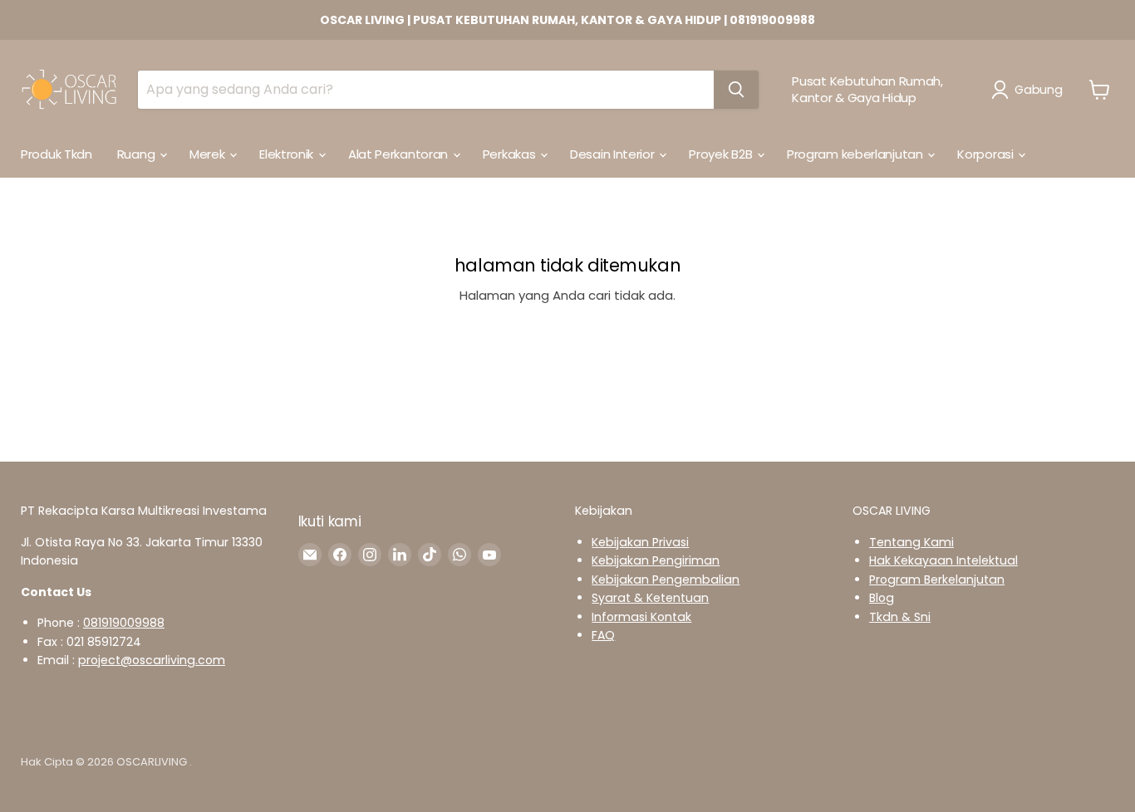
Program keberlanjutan (856, 154)
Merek (208, 154)
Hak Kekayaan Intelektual (943, 560)
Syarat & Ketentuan (650, 597)
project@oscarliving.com (151, 660)
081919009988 (124, 622)
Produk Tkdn (56, 154)
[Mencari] (736, 90)
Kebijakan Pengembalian (665, 579)
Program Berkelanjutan (937, 579)
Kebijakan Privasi (640, 542)
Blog (881, 597)
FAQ (603, 635)
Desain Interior (613, 154)
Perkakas (510, 154)
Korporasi (986, 154)
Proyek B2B (722, 154)
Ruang (137, 154)
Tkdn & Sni (900, 617)
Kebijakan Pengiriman (656, 560)
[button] (1030, 90)
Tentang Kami (911, 542)
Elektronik (288, 154)
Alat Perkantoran (399, 154)
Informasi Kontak (641, 617)
